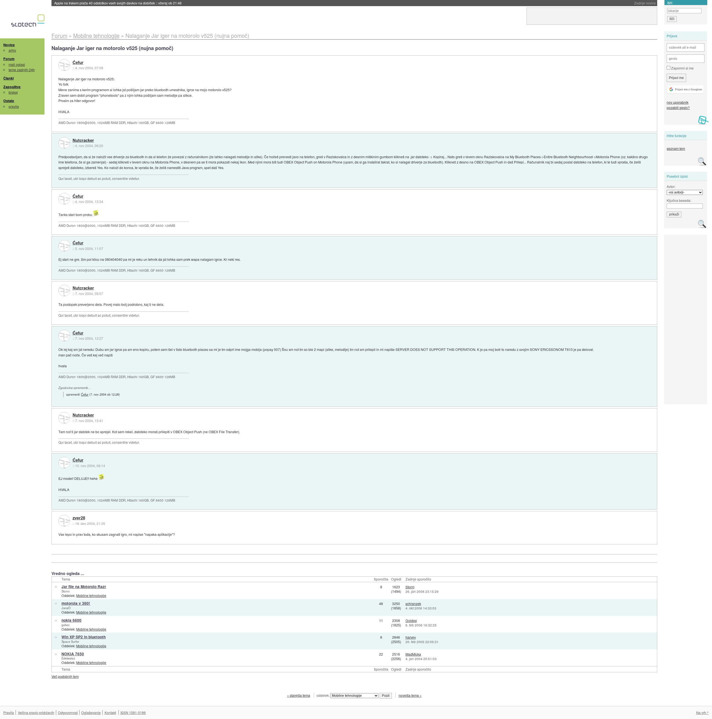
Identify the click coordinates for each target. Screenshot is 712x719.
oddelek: (323, 695)
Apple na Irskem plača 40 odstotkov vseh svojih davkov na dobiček (118, 3)
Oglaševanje (91, 712)
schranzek (413, 603)
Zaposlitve (12, 86)
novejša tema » (410, 695)
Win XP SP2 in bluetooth (83, 636)
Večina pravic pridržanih (36, 712)
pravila (14, 106)
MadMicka (413, 654)
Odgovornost (68, 712)
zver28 (79, 518)
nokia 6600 (71, 620)
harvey (411, 637)
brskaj (13, 92)
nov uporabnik (677, 102)
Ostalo (8, 100)
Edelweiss (68, 658)
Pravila (8, 712)
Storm (65, 591)
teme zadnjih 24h (22, 69)
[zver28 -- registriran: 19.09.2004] (64, 521)
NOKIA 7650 (72, 653)
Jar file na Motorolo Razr (83, 586)
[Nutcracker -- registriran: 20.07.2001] (64, 143)
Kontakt (110, 712)
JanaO (66, 608)
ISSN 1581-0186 (133, 712)
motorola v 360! (75, 603)
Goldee (411, 620)
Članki (8, 78)
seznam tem (676, 148)
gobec (65, 625)
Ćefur (78, 62)
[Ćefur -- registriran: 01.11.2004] (64, 65)
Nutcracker (83, 140)
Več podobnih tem (65, 676)
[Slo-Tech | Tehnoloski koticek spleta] (28, 21)
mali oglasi (17, 64)
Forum (8, 58)
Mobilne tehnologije (91, 595)
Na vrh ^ (702, 712)
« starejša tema (298, 695)
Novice (9, 44)
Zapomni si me (682, 68)
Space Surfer (70, 641)
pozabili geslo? (678, 107)
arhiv (12, 50)
